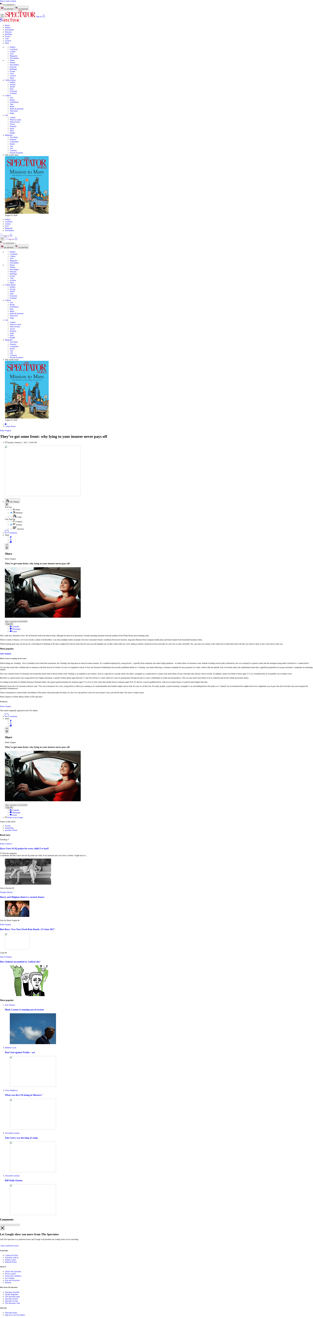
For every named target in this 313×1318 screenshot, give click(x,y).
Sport (12, 128)
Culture (13, 51)
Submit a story (10, 1260)
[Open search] (1, 236)
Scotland (13, 93)
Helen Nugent (5, 706)
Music (12, 106)
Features (13, 139)
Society (13, 84)
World (12, 87)
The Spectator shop (12, 1297)
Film (11, 104)
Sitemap (8, 1282)
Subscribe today (11, 1313)
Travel (12, 124)
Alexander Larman (12, 1133)
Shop (7, 43)
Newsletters (9, 30)
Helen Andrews (6, 844)
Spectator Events (11, 1301)
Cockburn (13, 49)
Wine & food (15, 122)
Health (12, 133)
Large (19, 517)
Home (7, 25)
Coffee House (10, 80)
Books (12, 100)
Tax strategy (9, 1278)
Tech (12, 54)
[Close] (2, 1228)
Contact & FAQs (11, 1255)
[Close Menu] (2, 239)
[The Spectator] (20, 17)
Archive (8, 41)
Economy (13, 91)
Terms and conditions (13, 1276)
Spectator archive (11, 1299)
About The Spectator (13, 1271)
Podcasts (8, 32)
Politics (12, 47)
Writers (7, 28)
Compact (18, 522)
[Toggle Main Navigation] (2, 16)
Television (14, 111)
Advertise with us (11, 1258)
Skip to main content (8, 1)
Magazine (13, 56)
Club (7, 39)
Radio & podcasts (16, 109)
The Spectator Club (12, 1303)
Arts (11, 98)
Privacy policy (10, 1274)
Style (12, 131)
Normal (19, 525)
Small (17, 510)
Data (11, 89)
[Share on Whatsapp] (11, 542)
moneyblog (9, 828)
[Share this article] (7, 545)
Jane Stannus (5, 654)
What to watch (15, 120)
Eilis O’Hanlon (6, 957)
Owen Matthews (11, 1090)
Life (6, 115)
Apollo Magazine (11, 1294)
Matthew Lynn (10, 1048)
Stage (12, 113)
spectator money (11, 830)
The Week (14, 137)
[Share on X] (11, 540)
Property (13, 126)
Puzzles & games (16, 153)
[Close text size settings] (7, 504)
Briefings (8, 34)
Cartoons (13, 150)
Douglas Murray (6, 892)
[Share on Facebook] (11, 537)
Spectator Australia (12, 1292)
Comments (12, 533)
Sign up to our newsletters (15, 1315)
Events (7, 36)
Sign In (39, 17)
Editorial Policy (11, 1262)
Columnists (14, 142)
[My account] (43, 17)
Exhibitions (14, 102)
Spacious (20, 529)
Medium (19, 513)
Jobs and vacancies (12, 1280)
